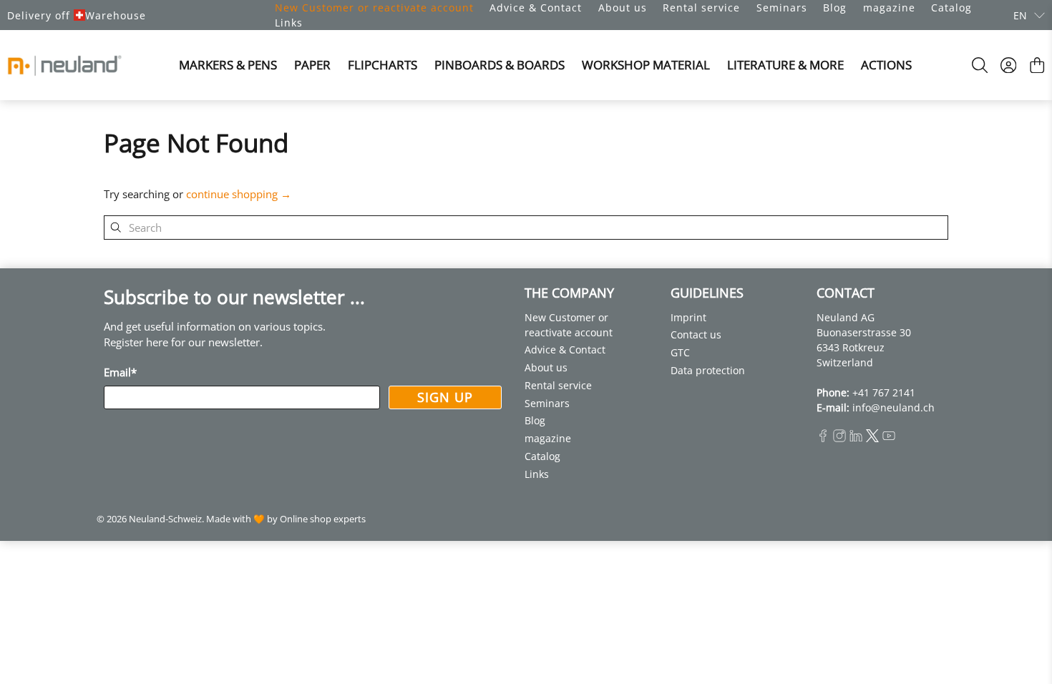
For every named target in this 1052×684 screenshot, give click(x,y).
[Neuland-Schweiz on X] (872, 438)
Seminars (781, 7)
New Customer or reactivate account (374, 7)
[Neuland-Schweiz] (64, 65)
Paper (312, 65)
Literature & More (785, 65)
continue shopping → (238, 194)
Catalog (951, 7)
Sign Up (445, 397)
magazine (889, 7)
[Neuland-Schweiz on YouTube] (888, 438)
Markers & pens (228, 65)
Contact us (696, 334)
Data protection (708, 370)
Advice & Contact (536, 7)
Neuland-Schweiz (165, 519)
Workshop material (646, 65)
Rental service (701, 7)
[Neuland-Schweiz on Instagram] (839, 438)
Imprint (688, 317)
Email (120, 372)
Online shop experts (323, 519)
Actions (886, 65)
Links (289, 22)
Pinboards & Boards (499, 65)
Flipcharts (382, 65)
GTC (680, 352)
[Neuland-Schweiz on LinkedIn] (855, 438)
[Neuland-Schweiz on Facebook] (823, 438)
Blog (835, 7)
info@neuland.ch (893, 407)
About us (622, 7)
